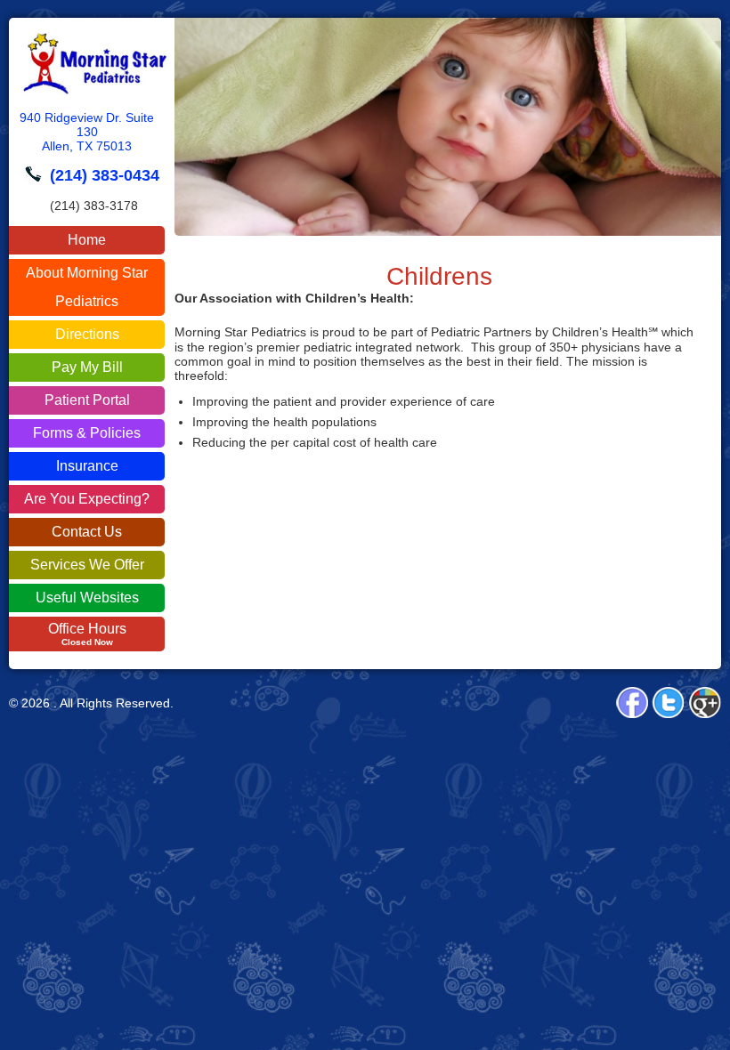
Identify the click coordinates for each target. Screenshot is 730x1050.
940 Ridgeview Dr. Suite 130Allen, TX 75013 (87, 131)
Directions (87, 334)
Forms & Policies (87, 432)
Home (87, 239)
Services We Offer (87, 564)
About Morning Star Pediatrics (87, 287)
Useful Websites (87, 597)
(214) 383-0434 (104, 175)
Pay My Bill (87, 367)
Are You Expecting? (87, 498)
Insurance (87, 465)
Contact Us (87, 531)
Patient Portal (87, 400)
